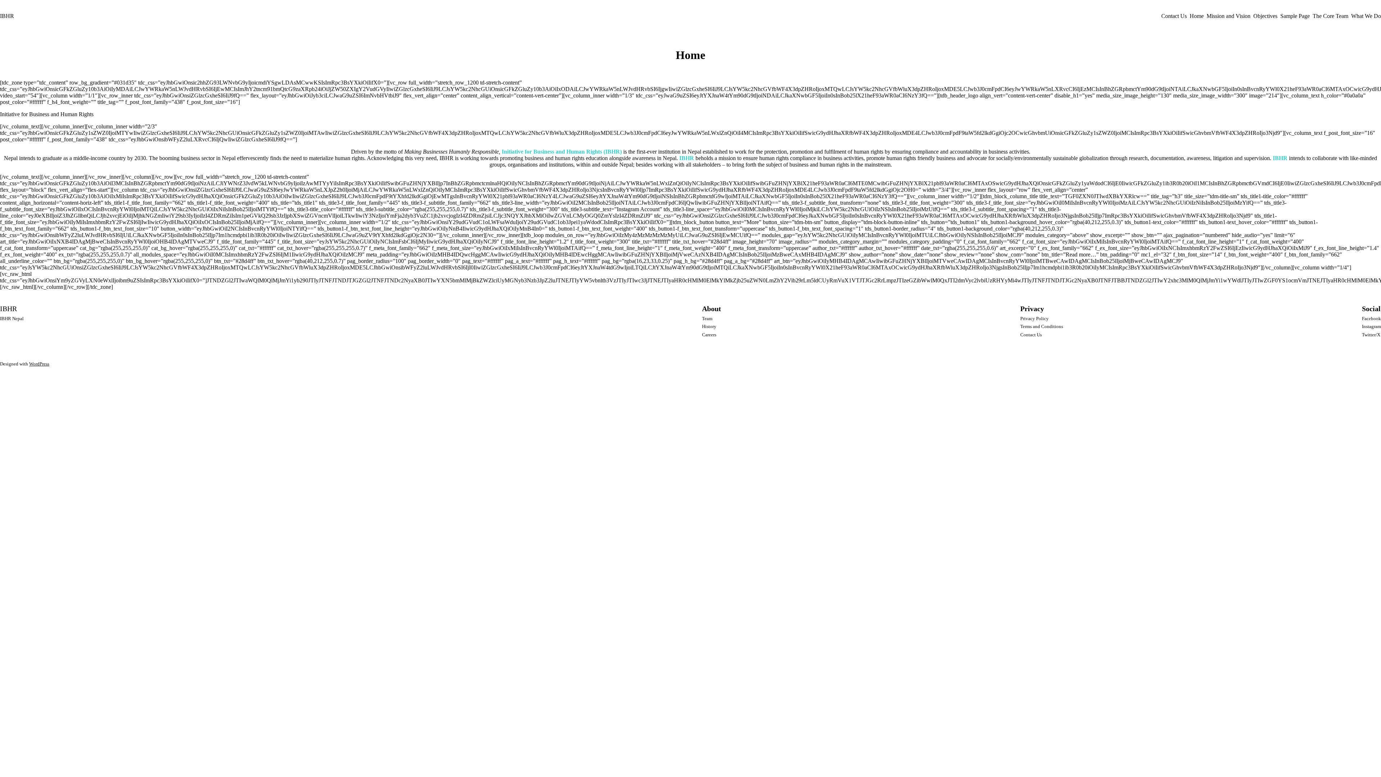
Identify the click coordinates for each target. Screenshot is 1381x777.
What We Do (1366, 16)
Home (1197, 16)
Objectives (1265, 16)
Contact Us (1174, 16)
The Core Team (1330, 16)
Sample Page (1295, 16)
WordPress (39, 364)
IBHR (7, 16)
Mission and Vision (1228, 16)
